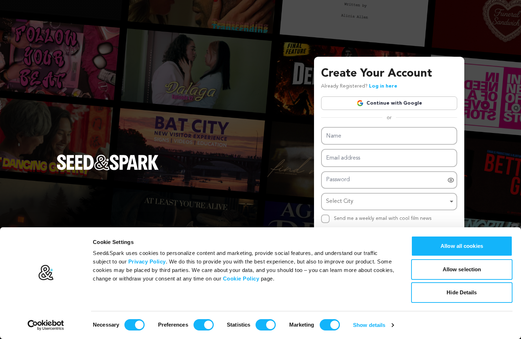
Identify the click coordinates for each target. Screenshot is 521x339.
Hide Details (462, 292)
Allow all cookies (462, 246)
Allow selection (462, 269)
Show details (369, 325)
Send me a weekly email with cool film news (383, 218)
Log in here (383, 86)
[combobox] (389, 201)
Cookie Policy (241, 279)
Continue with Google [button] (394, 103)
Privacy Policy (147, 262)
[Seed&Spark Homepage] (108, 169)
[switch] (204, 324)
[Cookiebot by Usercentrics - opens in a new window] (46, 325)
